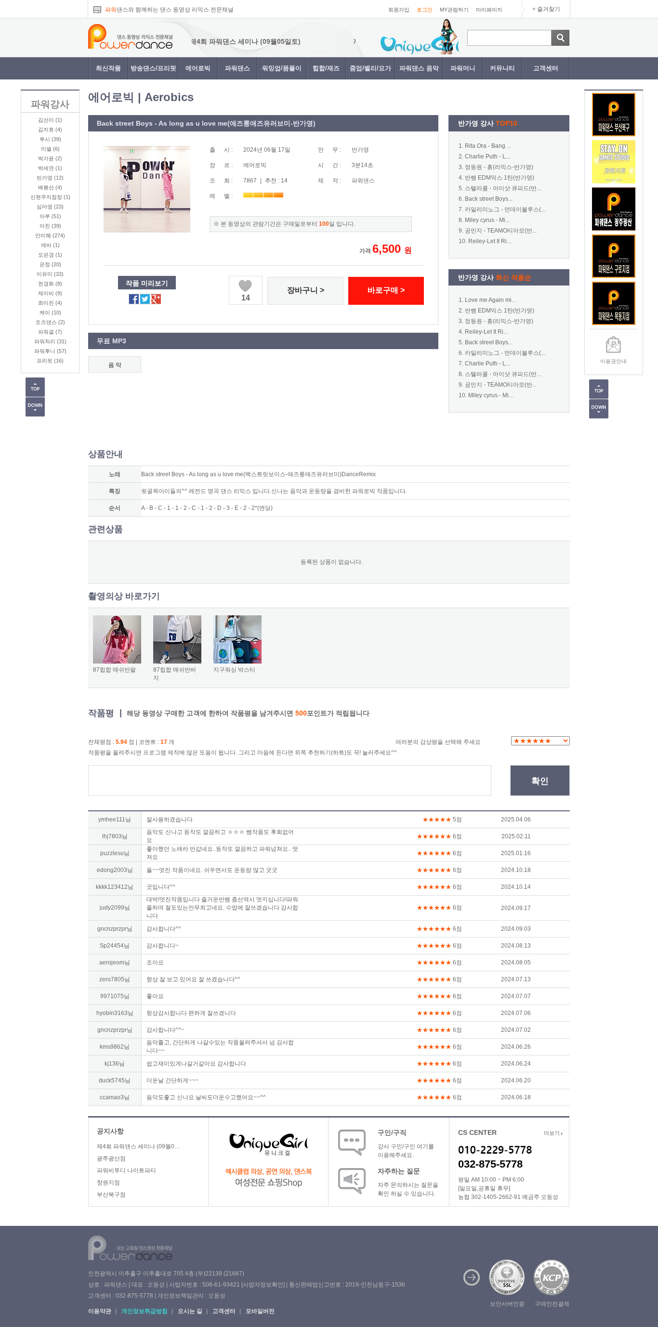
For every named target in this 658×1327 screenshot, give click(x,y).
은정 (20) (50, 264)
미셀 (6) (50, 149)
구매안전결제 (552, 1304)
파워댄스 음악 (419, 68)
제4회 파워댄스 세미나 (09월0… (138, 1146)
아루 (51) (50, 216)
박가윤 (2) (50, 158)
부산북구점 (111, 1194)
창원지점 (108, 1182)
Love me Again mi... (490, 300)
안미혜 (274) (50, 235)
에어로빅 (198, 68)
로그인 (425, 10)
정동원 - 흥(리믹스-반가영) (499, 167)
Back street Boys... (489, 198)
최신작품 (108, 68)
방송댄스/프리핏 (153, 68)
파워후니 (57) (50, 351)
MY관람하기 (454, 10)
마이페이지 (489, 10)
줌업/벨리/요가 (370, 68)
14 (245, 298)
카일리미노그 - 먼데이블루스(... (505, 209)
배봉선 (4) (50, 187)
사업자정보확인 (263, 1284)
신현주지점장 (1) (50, 197)
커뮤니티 (502, 68)
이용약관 (99, 1311)
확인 (540, 781)
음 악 (114, 365)
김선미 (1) (50, 120)
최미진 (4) (50, 303)
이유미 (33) (50, 274)
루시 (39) (50, 139)
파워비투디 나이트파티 (126, 1170)
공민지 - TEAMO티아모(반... (501, 230)
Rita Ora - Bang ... (488, 146)
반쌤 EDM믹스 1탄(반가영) (499, 177)
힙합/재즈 (326, 68)
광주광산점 (111, 1158)
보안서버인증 (507, 1304)
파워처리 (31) (50, 341)
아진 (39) (50, 226)
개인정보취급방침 (144, 1311)
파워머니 (462, 68)
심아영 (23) (50, 206)
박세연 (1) (50, 168)
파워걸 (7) (50, 332)
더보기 (552, 1133)
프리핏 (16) (50, 361)
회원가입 (398, 10)
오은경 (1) (50, 255)
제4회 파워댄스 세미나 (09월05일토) (221, 41)
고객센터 (545, 68)
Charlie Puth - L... (487, 156)
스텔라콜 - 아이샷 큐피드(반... (503, 188)
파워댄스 (237, 68)
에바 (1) (50, 245)
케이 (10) (50, 312)
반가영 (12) (50, 178)
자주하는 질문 (399, 1171)
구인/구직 (392, 1132)
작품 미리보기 (147, 283)
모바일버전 (260, 1311)
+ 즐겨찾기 (546, 9)
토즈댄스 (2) (50, 322)
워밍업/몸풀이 (282, 68)
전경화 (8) (50, 283)
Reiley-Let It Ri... (489, 241)
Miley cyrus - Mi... (487, 220)
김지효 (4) (50, 129)
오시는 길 (190, 1311)
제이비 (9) (50, 293)
